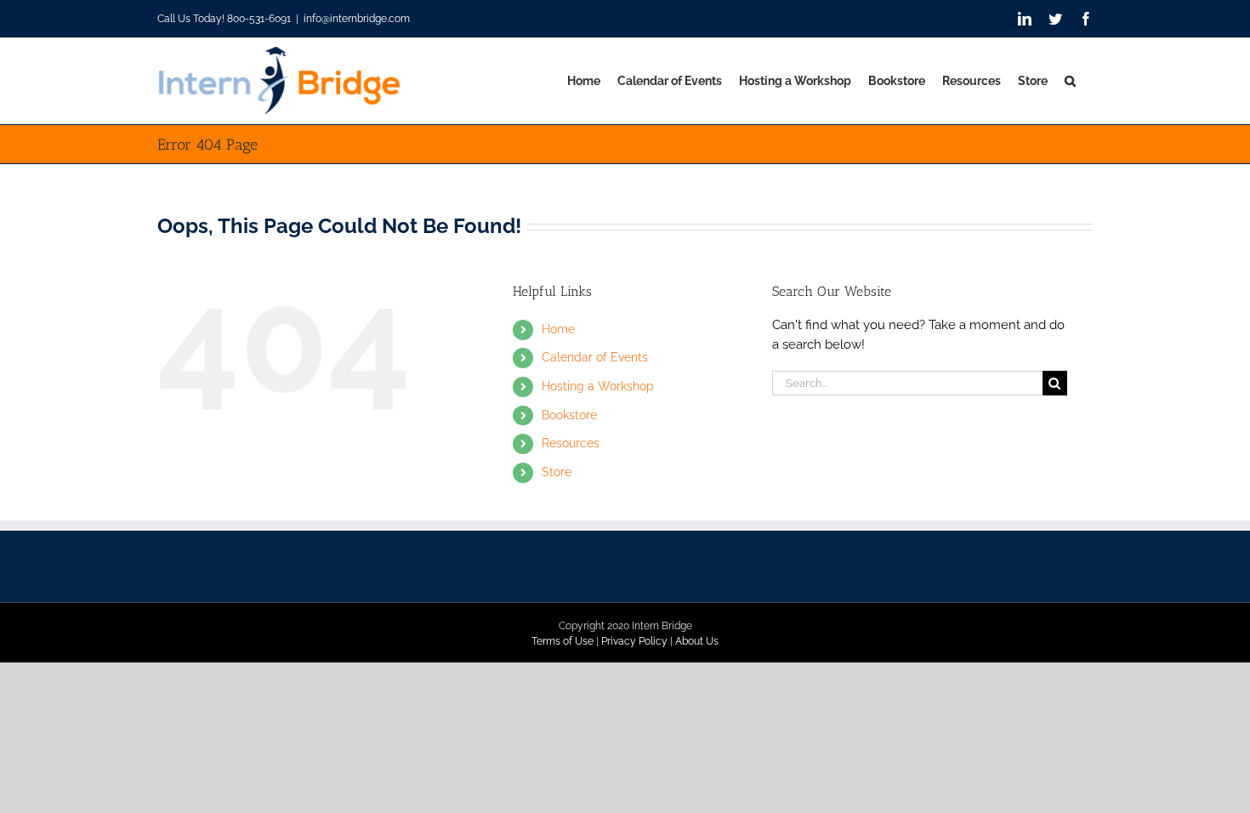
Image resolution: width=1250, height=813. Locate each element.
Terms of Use (562, 641)
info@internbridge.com (357, 19)
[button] (1070, 80)
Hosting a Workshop (598, 386)
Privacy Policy (634, 641)
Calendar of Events (595, 357)
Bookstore (569, 415)
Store (556, 472)
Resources (570, 443)
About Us (697, 641)
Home (558, 329)
